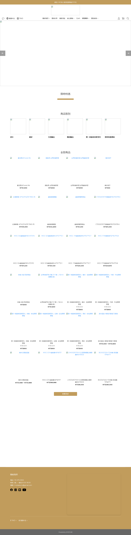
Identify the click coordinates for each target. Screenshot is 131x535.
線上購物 (70, 18)
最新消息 (62, 18)
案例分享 (54, 18)
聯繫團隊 (85, 18)
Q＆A (78, 18)
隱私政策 (94, 18)
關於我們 (45, 18)
